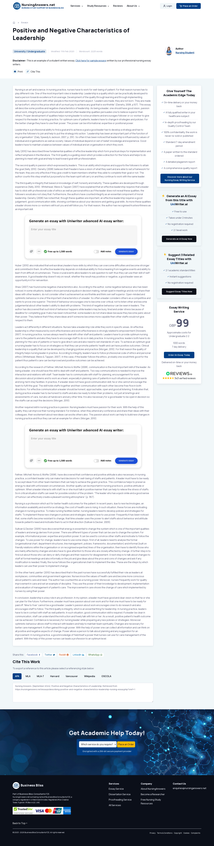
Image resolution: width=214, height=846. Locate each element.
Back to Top (19, 823)
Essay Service (116, 788)
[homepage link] (14, 22)
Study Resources (96, 5)
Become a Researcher (153, 794)
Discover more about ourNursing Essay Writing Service (180, 178)
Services (75, 5)
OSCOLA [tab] (106, 676)
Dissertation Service (120, 794)
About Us (132, 5)
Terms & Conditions (164, 833)
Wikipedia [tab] (89, 676)
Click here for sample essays (90, 60)
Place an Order (190, 6)
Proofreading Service (120, 799)
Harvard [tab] (54, 676)
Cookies (186, 833)
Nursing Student (185, 52)
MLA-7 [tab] (40, 676)
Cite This (35, 71)
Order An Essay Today (179, 355)
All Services (115, 805)
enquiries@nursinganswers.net (189, 788)
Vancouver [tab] (72, 676)
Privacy (152, 833)
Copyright (178, 833)
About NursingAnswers (153, 788)
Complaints (195, 833)
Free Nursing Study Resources (151, 801)
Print (20, 71)
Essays (24, 22)
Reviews (118, 5)
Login (169, 6)
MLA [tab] (28, 676)
